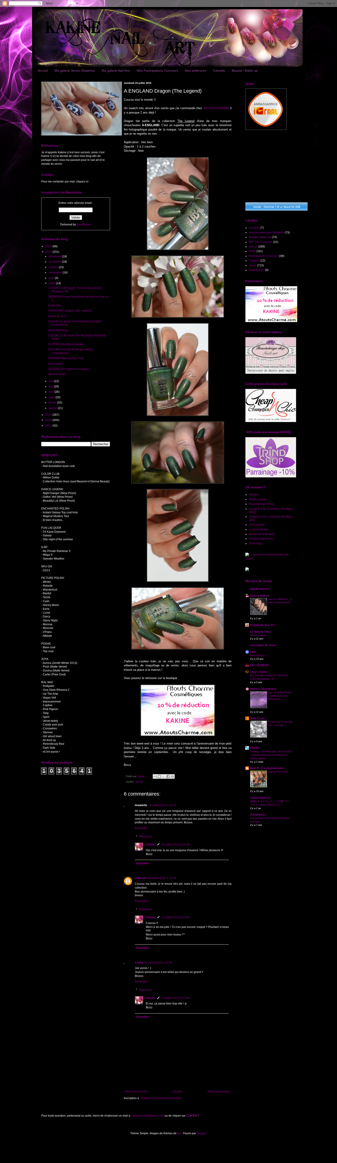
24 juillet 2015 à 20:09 (158, 962)
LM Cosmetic (257, 524)
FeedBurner (84, 224)
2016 (48, 246)
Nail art (253, 246)
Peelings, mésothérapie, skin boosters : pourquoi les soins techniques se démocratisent (271, 755)
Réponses (145, 836)
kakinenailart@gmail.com (148, 1115)
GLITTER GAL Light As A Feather (68, 369)
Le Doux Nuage (258, 529)
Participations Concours (264, 256)
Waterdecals (256, 270)
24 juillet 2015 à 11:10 (162, 805)
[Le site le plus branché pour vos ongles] (270, 558)
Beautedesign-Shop (261, 504)
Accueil (43, 70)
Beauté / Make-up (245, 70)
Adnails (253, 494)
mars (52, 397)
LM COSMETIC (259, 665)
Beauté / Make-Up (260, 237)
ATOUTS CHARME (216, 108)
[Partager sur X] (163, 776)
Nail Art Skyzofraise (263, 689)
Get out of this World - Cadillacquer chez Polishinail (280, 696)
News (252, 251)
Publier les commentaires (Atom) (161, 1098)
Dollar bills (54, 305)
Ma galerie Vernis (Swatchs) (75, 70)
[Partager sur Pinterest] (172, 776)
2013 (48, 420)
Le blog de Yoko (260, 631)
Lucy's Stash (258, 672)
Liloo (253, 652)
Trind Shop (255, 543)
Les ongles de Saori (263, 645)
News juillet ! (56, 363)
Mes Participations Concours (157, 70)
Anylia (139, 962)
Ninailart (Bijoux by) (261, 538)
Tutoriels (219, 70)
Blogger (201, 1133)
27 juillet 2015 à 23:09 (176, 917)
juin (51, 381)
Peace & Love (57, 316)
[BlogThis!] (159, 776)
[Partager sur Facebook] (168, 776)
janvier (53, 408)
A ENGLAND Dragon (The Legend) (70, 310)
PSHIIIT (255, 748)
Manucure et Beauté (261, 534)
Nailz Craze (257, 718)
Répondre (141, 828)
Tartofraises (258, 814)
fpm (179, 1133)
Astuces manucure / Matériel (266, 232)
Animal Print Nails (277, 771)
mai (51, 386)
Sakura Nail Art (260, 797)
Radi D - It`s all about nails (267, 768)
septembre (56, 272)
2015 (48, 251)
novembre (55, 261)
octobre (54, 267)
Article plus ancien (218, 1091)
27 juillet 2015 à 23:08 (176, 844)
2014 (48, 414)
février (53, 402)
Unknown (141, 878)
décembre (55, 256)
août (52, 278)
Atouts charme (258, 499)
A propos (254, 227)
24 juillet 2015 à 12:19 (162, 878)
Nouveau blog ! (258, 635)
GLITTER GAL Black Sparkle (66, 344)
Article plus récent (136, 1091)
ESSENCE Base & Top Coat (65, 358)
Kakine (150, 844)
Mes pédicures (195, 70)
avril (52, 391)
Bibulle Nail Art (260, 589)
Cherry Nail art (259, 595)
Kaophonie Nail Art (262, 625)
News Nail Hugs (58, 330)
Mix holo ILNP (57, 374)
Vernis (139, 781)
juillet (52, 283)
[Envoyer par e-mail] (155, 776)
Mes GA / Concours (261, 242)
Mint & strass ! (258, 655)
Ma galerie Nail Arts (116, 70)
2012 (48, 425)
